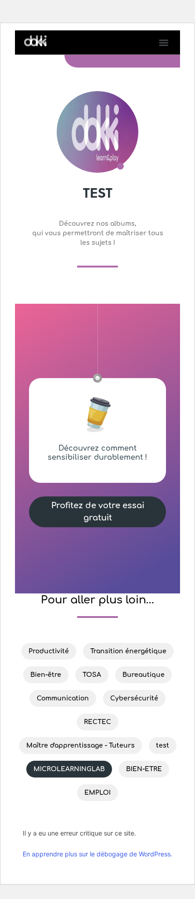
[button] (163, 42)
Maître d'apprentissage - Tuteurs (80, 745)
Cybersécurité (134, 698)
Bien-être (45, 674)
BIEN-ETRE (144, 769)
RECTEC (97, 722)
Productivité (49, 651)
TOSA (92, 674)
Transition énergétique (128, 651)
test (162, 745)
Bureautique (143, 674)
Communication (63, 698)
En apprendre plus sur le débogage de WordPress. (97, 854)
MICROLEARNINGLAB (69, 769)
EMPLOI (97, 792)
